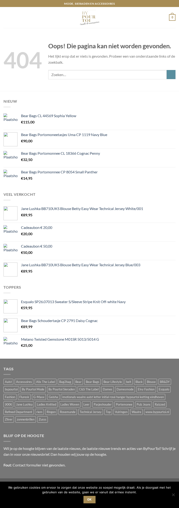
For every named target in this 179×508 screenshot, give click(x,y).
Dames (107, 389)
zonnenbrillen (25, 419)
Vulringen (121, 412)
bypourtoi (11, 389)
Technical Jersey (91, 412)
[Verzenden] (171, 74)
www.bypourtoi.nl (157, 412)
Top (108, 412)
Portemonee (124, 404)
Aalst (8, 382)
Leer (86, 404)
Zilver (9, 419)
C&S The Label (89, 389)
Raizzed (160, 404)
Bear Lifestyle (112, 382)
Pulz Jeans (144, 404)
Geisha (53, 397)
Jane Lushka (24, 404)
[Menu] (6, 17)
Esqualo (164, 389)
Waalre (136, 412)
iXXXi (8, 404)
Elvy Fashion (146, 389)
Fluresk (24, 397)
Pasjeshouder (103, 404)
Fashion (10, 397)
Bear (78, 382)
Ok (89, 499)
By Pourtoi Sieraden (61, 389)
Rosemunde (68, 412)
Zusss (42, 419)
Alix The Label (45, 382)
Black (139, 382)
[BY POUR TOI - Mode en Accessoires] (89, 17)
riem (39, 412)
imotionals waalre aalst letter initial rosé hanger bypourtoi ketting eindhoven (113, 397)
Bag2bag (65, 382)
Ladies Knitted (46, 404)
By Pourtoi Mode (33, 389)
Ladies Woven (69, 404)
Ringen (51, 412)
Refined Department (18, 412)
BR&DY (165, 382)
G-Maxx (39, 397)
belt (128, 382)
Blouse (151, 382)
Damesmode (125, 389)
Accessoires (24, 382)
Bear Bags (92, 382)
